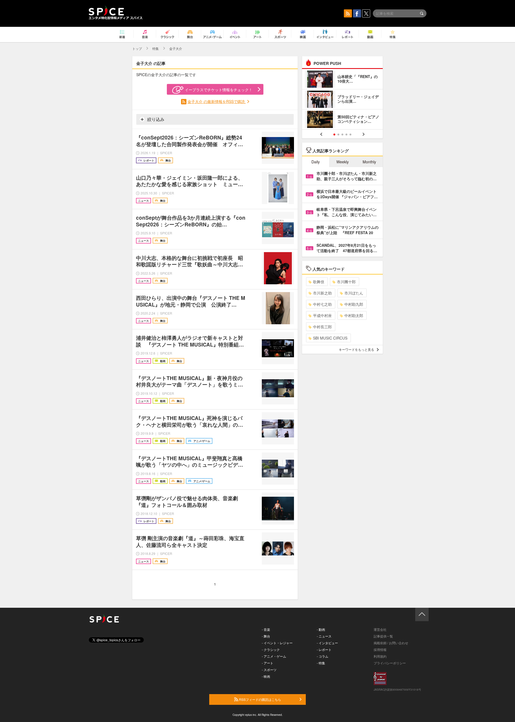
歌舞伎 (318, 281)
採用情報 (380, 649)
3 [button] (342, 134)
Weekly (342, 161)
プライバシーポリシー (390, 663)
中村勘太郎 (353, 315)
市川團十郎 (346, 281)
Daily (315, 161)
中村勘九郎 (353, 304)
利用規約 (380, 656)
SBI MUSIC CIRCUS (330, 338)
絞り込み (155, 119)
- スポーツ (269, 669)
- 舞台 (266, 636)
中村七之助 (322, 304)
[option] (342, 100)
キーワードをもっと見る (356, 349)
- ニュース (324, 636)
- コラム (322, 656)
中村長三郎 (322, 326)
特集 (155, 48)
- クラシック (271, 649)
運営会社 (380, 629)
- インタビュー (327, 642)
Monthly (369, 161)
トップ (137, 48)
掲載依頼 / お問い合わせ (391, 642)
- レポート (324, 649)
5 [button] (350, 134)
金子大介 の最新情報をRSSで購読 (216, 101)
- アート (267, 663)
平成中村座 (322, 315)
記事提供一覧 (383, 636)
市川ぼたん (353, 293)
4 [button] (346, 134)
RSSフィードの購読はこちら (259, 699)
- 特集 (321, 663)
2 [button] (338, 134)
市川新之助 (322, 293)
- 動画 (321, 629)
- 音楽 (266, 629)
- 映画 (266, 676)
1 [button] (334, 134)
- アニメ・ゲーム (274, 656)
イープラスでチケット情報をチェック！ (218, 89)
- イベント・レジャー (277, 642)
